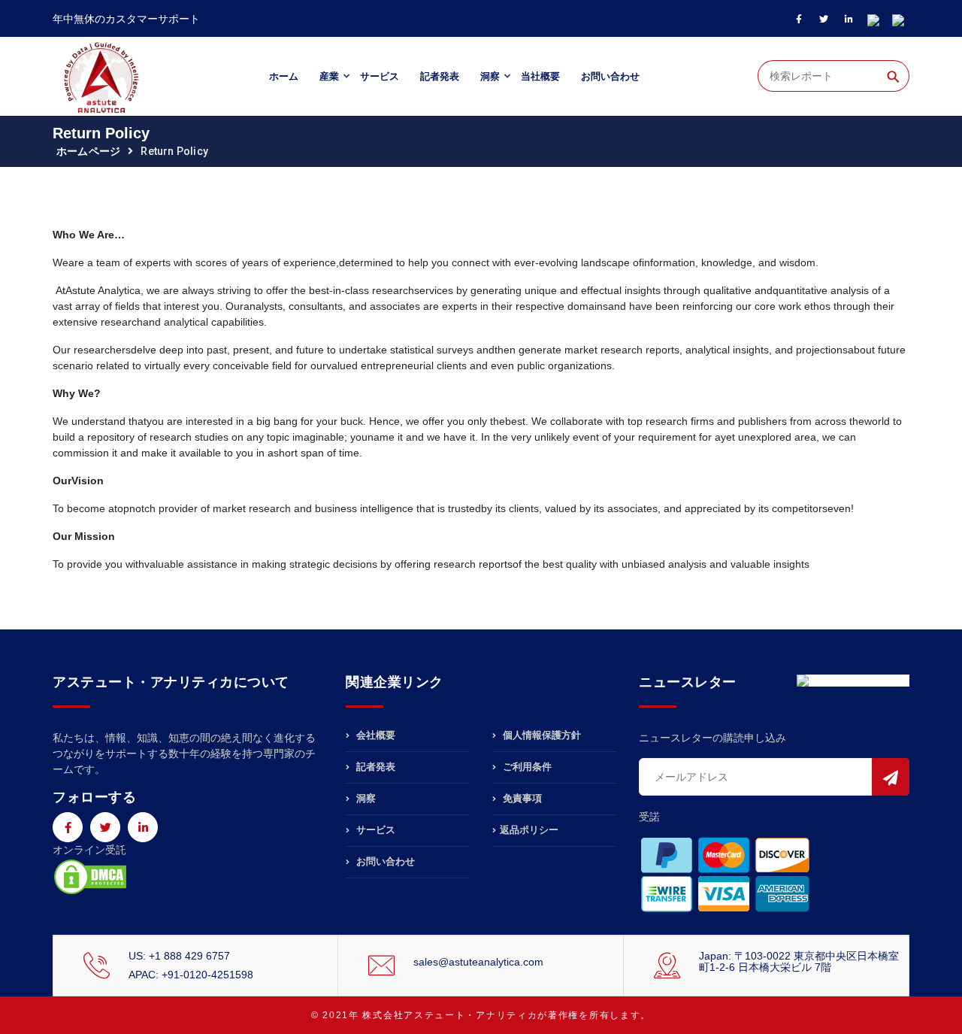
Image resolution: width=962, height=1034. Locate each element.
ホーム (283, 76)
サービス (379, 76)
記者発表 (439, 76)
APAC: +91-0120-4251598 (191, 975)
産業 (329, 76)
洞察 (490, 76)
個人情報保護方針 (540, 735)
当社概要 (540, 76)
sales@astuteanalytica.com (478, 962)
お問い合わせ (610, 76)
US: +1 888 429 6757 (179, 956)
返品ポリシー (529, 829)
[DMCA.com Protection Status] (90, 875)
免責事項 (521, 798)
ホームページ (88, 151)
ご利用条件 (526, 766)
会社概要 (374, 735)
